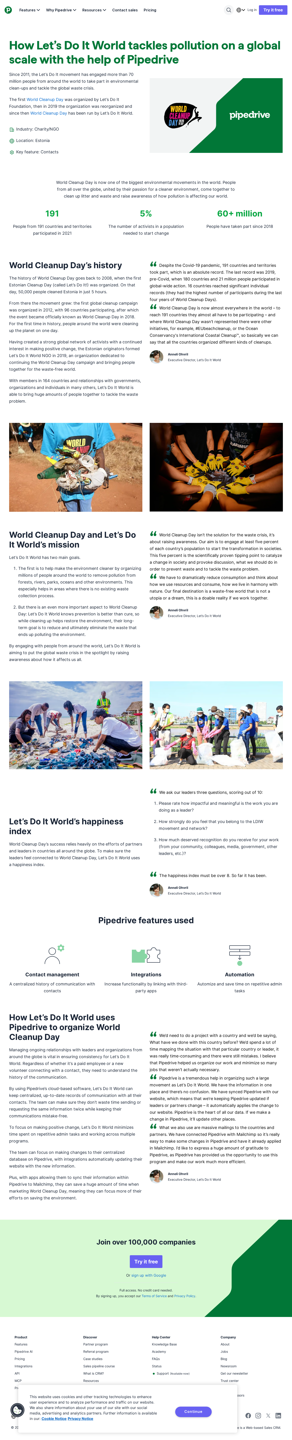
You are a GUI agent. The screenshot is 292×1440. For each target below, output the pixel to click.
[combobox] (240, 10)
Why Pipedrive (59, 10)
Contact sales (125, 10)
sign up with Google (148, 1275)
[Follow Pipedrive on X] (268, 1417)
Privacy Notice (80, 1418)
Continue (193, 1411)
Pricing (150, 10)
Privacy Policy (184, 1296)
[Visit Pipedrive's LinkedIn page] (278, 1416)
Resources (92, 10)
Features (27, 10)
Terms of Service (154, 1296)
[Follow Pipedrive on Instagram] (258, 1417)
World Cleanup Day (45, 99)
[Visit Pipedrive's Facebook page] (248, 1417)
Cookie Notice (54, 1418)
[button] (17, 1410)
